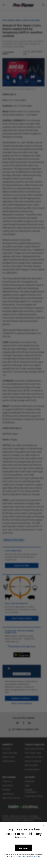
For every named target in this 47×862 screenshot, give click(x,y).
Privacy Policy (35, 856)
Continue (23, 848)
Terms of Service (22, 856)
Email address (20, 837)
